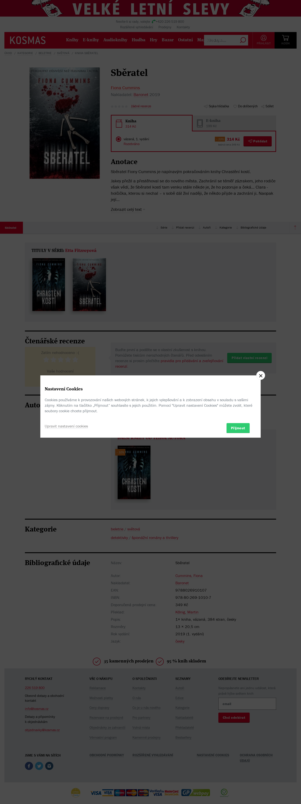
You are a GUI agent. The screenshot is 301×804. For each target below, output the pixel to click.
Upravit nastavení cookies (66, 425)
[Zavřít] (260, 375)
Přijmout (238, 428)
